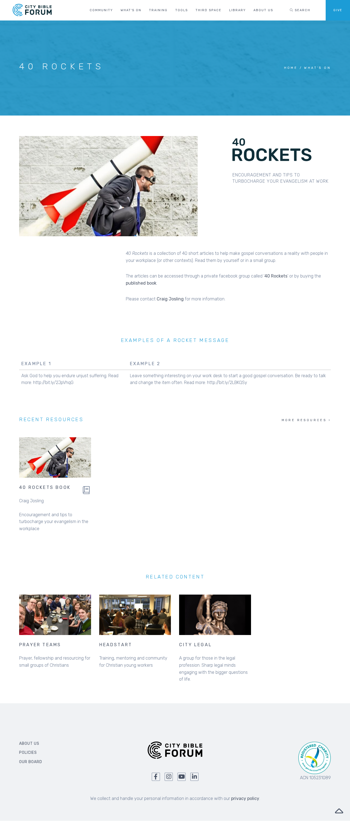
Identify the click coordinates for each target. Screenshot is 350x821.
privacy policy (245, 798)
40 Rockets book (45, 487)
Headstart (115, 644)
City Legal (195, 644)
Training (158, 10)
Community (101, 10)
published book (141, 283)
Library (237, 10)
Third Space (208, 10)
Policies (28, 752)
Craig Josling (170, 299)
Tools (181, 10)
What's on (131, 10)
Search (301, 10)
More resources (304, 420)
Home (291, 68)
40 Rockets (275, 276)
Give (337, 10)
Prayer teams (40, 644)
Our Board (30, 762)
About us (263, 10)
